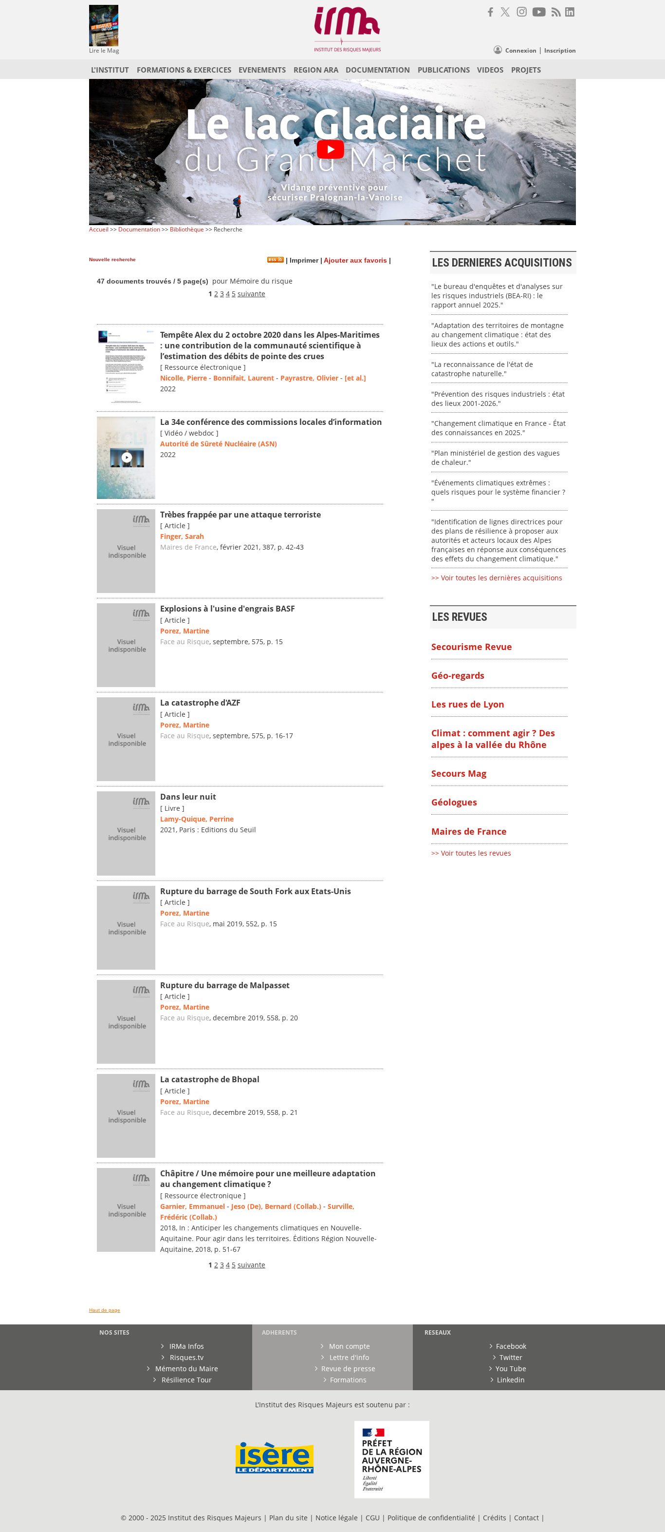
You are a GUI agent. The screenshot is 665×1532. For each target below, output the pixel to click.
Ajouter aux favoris (355, 260)
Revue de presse (348, 1368)
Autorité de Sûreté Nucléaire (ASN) (218, 443)
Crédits (494, 1517)
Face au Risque (184, 641)
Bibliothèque (187, 229)
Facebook (511, 1346)
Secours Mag (458, 773)
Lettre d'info (348, 1357)
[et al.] (355, 378)
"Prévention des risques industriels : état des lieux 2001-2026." (498, 398)
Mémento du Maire (185, 1368)
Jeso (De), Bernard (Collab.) (276, 1206)
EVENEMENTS (262, 70)
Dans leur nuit (188, 796)
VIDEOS (490, 70)
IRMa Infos (185, 1346)
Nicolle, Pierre (183, 378)
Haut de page (104, 1310)
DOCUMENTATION (378, 70)
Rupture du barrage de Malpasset (225, 985)
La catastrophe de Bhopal (209, 1079)
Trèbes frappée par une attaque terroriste (240, 514)
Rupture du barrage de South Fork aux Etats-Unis (255, 891)
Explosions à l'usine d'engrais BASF (227, 608)
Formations (348, 1379)
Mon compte (348, 1346)
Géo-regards (457, 675)
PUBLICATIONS (444, 70)
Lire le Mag (104, 50)
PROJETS (526, 70)
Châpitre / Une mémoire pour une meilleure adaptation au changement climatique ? (268, 1178)
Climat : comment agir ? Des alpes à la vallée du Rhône (493, 738)
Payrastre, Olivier (309, 378)
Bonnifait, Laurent (243, 378)
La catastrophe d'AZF (200, 702)
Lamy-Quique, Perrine (197, 818)
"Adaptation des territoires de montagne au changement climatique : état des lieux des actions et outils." (497, 334)
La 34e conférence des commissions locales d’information (271, 422)
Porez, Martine (184, 630)
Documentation (139, 229)
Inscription (560, 50)
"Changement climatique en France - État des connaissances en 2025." (498, 428)
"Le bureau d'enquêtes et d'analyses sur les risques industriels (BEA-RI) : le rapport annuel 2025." (497, 295)
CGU (373, 1517)
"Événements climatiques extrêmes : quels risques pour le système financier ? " (498, 492)
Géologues (454, 802)
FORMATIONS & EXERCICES (184, 70)
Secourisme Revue (471, 646)
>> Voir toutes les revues (471, 853)
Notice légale (336, 1517)
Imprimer (303, 260)
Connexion (520, 50)
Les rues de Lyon (467, 704)
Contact (527, 1517)
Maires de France (188, 547)
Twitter (510, 1357)
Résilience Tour (186, 1379)
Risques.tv (185, 1357)
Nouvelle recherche (112, 259)
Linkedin (511, 1379)
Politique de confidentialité (431, 1517)
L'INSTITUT (110, 70)
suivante (251, 293)
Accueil (99, 229)
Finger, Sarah (182, 536)
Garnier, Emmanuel (192, 1206)
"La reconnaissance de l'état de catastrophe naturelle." (482, 369)
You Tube (511, 1368)
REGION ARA (316, 70)
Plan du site (288, 1517)
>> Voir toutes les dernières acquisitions (496, 577)
